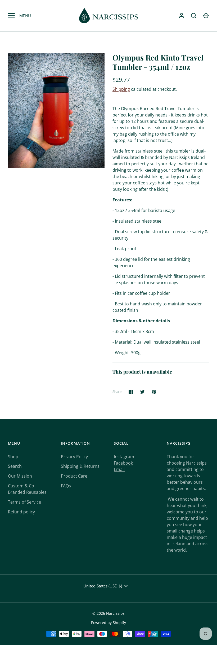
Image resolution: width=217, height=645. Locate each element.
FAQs (66, 486)
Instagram (124, 457)
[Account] (181, 15)
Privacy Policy (74, 457)
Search (15, 466)
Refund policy (21, 512)
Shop (13, 457)
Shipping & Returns (80, 466)
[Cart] (206, 15)
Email (119, 469)
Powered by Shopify (108, 622)
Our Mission (20, 476)
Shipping (121, 89)
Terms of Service (24, 502)
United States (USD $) (102, 585)
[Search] (194, 15)
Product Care (74, 476)
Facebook (123, 463)
